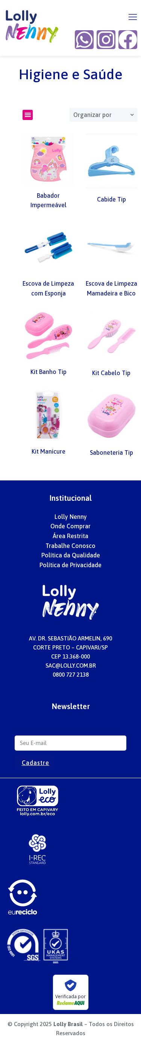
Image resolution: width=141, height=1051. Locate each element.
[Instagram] (106, 39)
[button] (132, 17)
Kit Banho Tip (48, 371)
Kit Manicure (48, 451)
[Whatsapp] (84, 39)
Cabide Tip (111, 199)
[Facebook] (127, 39)
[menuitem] (71, 517)
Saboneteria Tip (111, 452)
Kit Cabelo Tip (111, 372)
